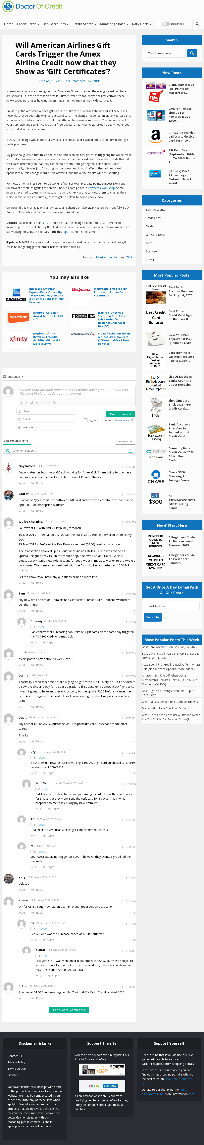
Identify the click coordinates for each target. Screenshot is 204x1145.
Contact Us (15, 1056)
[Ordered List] (43, 402)
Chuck (96, 81)
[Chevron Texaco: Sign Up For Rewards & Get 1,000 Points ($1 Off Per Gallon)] (157, 116)
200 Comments (75, 81)
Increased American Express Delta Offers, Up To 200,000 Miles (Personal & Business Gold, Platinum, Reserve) (47, 295)
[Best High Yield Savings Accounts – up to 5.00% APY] (157, 360)
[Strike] (37, 402)
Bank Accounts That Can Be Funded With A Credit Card (179, 430)
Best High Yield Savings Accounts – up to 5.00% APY (168, 693)
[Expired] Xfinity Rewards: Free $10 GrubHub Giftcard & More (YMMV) (46, 338)
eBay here (171, 1079)
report (67, 232)
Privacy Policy (16, 1062)
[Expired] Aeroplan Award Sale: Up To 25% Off (48, 316)
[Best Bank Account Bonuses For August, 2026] (157, 294)
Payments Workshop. (101, 188)
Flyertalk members (108, 257)
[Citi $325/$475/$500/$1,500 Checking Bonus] (157, 500)
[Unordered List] (48, 402)
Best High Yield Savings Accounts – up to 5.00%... (181, 357)
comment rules (120, 420)
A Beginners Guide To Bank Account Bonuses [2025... (182, 541)
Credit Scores (83, 24)
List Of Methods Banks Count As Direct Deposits (180, 380)
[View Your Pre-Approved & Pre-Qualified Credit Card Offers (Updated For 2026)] (157, 339)
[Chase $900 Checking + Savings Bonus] (157, 479)
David (42, 757)
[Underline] (32, 402)
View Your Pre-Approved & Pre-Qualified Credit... (181, 339)
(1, (46, 223)
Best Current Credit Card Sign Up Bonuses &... (180, 315)
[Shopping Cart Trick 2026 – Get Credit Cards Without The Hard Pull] (157, 408)
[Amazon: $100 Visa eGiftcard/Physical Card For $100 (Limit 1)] (157, 136)
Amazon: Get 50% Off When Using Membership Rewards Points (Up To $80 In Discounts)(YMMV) (169, 680)
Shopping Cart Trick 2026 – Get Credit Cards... (180, 404)
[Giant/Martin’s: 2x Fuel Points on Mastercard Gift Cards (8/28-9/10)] (157, 92)
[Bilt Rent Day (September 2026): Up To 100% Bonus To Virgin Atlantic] (157, 154)
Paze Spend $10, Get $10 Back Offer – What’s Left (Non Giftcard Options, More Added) (171, 667)
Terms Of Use (17, 1069)
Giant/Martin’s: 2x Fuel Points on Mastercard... (181, 89)
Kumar (43, 929)
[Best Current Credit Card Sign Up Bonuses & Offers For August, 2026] (157, 318)
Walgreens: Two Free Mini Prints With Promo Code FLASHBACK (111, 292)
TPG (129, 257)
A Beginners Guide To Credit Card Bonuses (182, 559)
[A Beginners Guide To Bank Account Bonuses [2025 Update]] (157, 541)
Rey (46, 789)
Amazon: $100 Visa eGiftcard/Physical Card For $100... (182, 136)
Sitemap (13, 1075)
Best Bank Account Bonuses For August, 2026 (181, 291)
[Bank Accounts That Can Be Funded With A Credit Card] (157, 431)
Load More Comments (69, 1009)
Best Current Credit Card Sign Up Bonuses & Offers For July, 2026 (170, 656)
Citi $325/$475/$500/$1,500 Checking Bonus (182, 502)
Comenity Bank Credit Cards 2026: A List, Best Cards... (181, 454)
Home (8, 24)
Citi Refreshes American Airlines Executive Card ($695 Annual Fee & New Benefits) (114, 338)
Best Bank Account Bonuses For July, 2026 (169, 647)
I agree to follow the (109, 420)
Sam (41, 627)
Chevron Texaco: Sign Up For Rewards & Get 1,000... (180, 114)
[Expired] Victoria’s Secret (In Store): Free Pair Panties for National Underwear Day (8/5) (112, 319)
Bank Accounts (54, 24)
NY (45, 955)
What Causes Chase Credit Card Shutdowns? (170, 702)
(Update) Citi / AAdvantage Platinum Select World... (180, 177)
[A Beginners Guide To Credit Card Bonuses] (157, 562)
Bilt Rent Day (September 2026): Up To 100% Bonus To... (182, 156)
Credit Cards (26, 24)
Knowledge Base (113, 24)
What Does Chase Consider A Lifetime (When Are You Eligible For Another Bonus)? (171, 717)
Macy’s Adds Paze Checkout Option (164, 708)
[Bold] (21, 402)
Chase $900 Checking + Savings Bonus (179, 476)
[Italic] (26, 402)
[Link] (54, 402)
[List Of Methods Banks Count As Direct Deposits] (157, 384)
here (191, 1094)
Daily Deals (140, 24)
